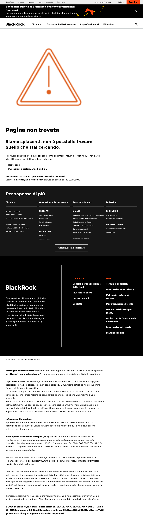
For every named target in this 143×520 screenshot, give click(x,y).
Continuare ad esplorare (71, 248)
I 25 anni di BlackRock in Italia (17, 228)
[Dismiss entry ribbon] (136, 11)
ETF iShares (44, 226)
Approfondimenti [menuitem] (89, 24)
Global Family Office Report (83, 226)
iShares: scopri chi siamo (15, 224)
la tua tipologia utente (29, 16)
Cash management (80, 229)
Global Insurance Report (82, 222)
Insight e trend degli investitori (85, 219)
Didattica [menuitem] (108, 24)
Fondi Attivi (43, 219)
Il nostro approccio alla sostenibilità (19, 218)
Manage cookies (115, 333)
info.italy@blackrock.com (29, 180)
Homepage (14, 165)
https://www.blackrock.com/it (25, 374)
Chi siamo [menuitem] (37, 24)
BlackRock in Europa (14, 215)
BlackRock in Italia (13, 211)
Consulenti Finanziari (103, 2)
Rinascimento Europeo (82, 232)
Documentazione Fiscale (116, 229)
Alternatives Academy (114, 219)
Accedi (132, 2)
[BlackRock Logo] (21, 289)
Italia (120, 2)
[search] (135, 24)
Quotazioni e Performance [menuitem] (61, 24)
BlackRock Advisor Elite (15, 231)
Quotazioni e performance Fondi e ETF (29, 169)
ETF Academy (111, 215)
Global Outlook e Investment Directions (88, 215)
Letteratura (110, 232)
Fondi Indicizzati (45, 222)
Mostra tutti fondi (46, 215)
